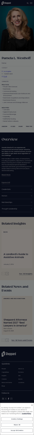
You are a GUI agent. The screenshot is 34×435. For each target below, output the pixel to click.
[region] (17, 419)
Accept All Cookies (17, 430)
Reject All (17, 425)
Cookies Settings (17, 419)
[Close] (32, 405)
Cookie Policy (26, 414)
